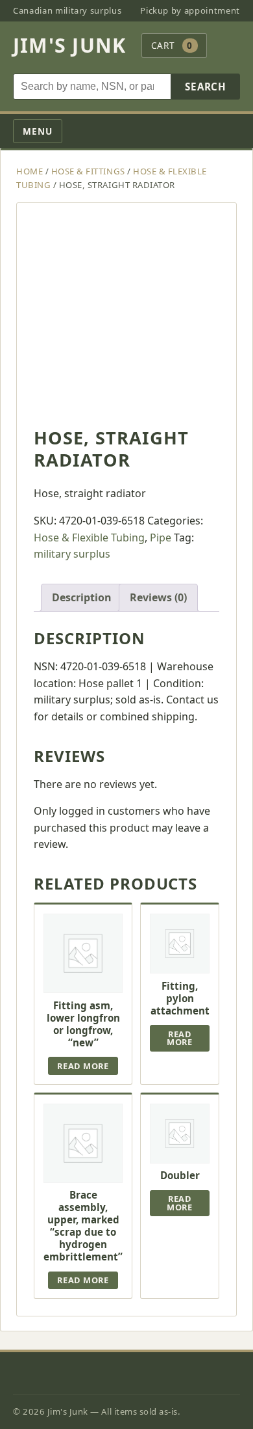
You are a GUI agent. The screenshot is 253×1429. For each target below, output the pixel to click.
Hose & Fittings (88, 171)
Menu (38, 131)
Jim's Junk (69, 45)
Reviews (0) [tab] (158, 597)
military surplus (72, 554)
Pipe (160, 537)
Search (205, 86)
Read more (83, 1066)
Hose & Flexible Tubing (89, 537)
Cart (172, 45)
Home (29, 171)
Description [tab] (82, 597)
